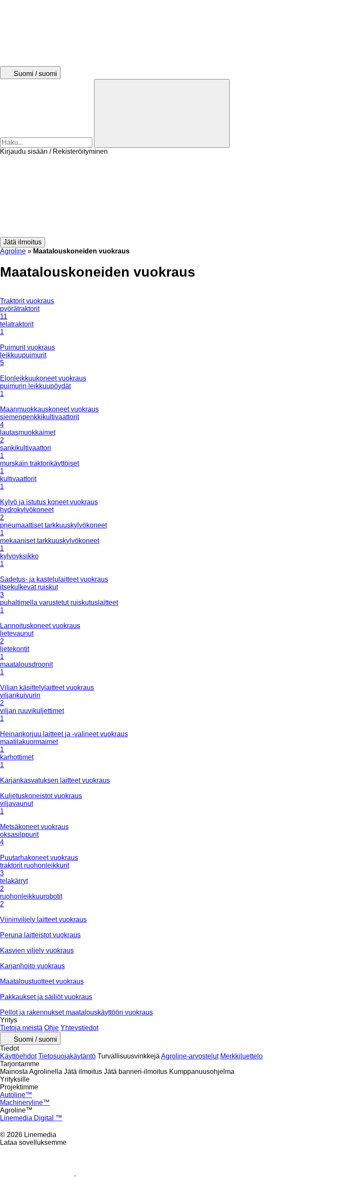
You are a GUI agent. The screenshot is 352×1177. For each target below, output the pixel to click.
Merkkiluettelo (241, 1056)
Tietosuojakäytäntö (67, 1056)
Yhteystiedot (79, 1027)
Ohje (51, 1027)
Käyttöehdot (18, 1056)
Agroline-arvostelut (189, 1056)
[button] (176, 196)
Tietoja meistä (21, 1027)
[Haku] (162, 113)
